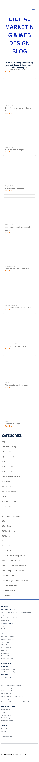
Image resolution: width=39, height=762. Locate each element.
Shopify (4, 541)
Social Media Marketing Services (13, 556)
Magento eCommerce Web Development (12, 618)
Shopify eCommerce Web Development (12, 626)
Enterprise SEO (5, 656)
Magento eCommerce (10, 501)
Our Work (3, 731)
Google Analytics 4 (6, 709)
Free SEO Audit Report (7, 658)
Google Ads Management (8, 669)
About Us (3, 734)
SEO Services (6, 536)
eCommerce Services (9, 471)
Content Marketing (9, 447)
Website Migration (6, 693)
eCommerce (6, 461)
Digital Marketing (8, 456)
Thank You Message (12, 424)
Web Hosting (5, 699)
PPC (3, 511)
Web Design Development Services (14, 566)
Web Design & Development (12, 561)
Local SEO (5, 496)
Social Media (6, 551)
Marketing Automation (7, 720)
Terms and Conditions (7, 736)
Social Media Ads (6, 677)
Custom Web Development (8, 691)
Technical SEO (5, 642)
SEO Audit (4, 645)
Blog (3, 442)
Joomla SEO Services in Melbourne (18, 307)
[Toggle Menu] (33, 9)
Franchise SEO (5, 653)
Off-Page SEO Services (7, 639)
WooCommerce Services (8, 609)
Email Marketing (5, 718)
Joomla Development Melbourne (17, 269)
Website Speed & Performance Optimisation (13, 696)
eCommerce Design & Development (11, 685)
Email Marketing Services (11, 476)
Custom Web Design (9, 451)
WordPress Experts (9, 590)
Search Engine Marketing (11, 516)
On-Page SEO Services (7, 636)
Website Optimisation (10, 585)
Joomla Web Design (9, 491)
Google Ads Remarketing (8, 672)
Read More (8, 113)
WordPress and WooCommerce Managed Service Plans (16, 612)
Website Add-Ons (8, 575)
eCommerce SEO (8, 466)
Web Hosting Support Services (13, 571)
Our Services (6, 506)
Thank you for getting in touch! (16, 385)
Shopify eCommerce (9, 546)
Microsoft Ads (5, 674)
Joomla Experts (7, 486)
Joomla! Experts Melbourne (15, 346)
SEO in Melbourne (8, 531)
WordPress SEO (7, 595)
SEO (3, 521)
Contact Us (4, 728)
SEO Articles (6, 526)
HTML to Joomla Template (15, 150)
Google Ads (6, 481)
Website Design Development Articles (15, 580)
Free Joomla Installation (14, 188)
